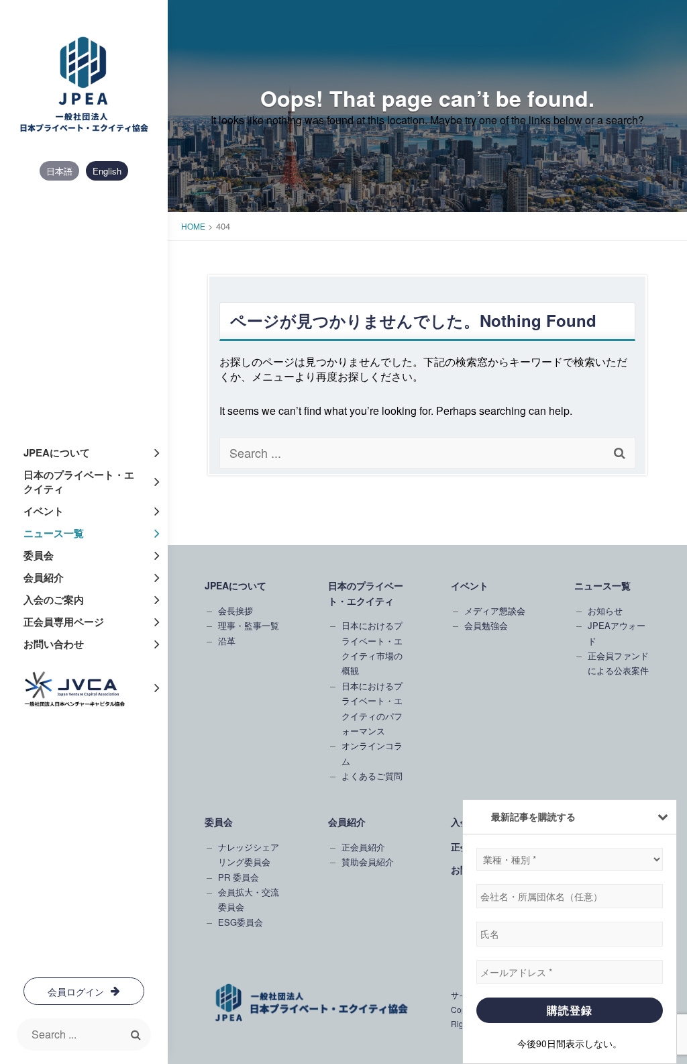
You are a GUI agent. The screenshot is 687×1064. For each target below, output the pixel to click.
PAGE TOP (660, 923)
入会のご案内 (53, 599)
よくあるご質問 (372, 775)
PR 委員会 (238, 877)
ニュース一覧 (53, 533)
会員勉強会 (486, 625)
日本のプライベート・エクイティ (78, 481)
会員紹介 (43, 577)
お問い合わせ (53, 643)
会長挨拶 (235, 610)
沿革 (226, 640)
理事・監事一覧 (248, 625)
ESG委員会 (240, 922)
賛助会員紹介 (367, 861)
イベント (43, 510)
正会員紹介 (363, 846)
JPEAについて (56, 452)
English (107, 170)
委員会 (38, 555)
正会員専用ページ (63, 621)
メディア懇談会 (494, 610)
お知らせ (605, 610)
